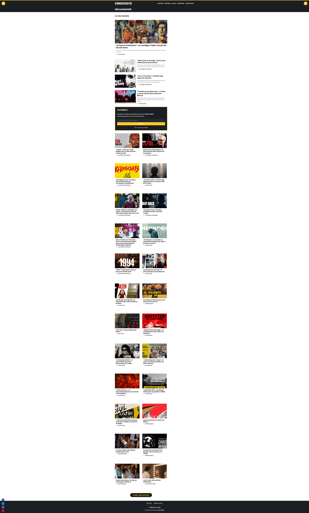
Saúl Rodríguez (149, 303)
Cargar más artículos (141, 495)
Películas (167, 3)
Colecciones (189, 3)
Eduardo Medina (122, 453)
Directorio (149, 503)
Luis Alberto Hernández (145, 69)
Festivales (180, 3)
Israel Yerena (121, 54)
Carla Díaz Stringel (150, 483)
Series (174, 3)
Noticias (160, 3)
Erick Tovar (121, 333)
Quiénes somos (158, 503)
